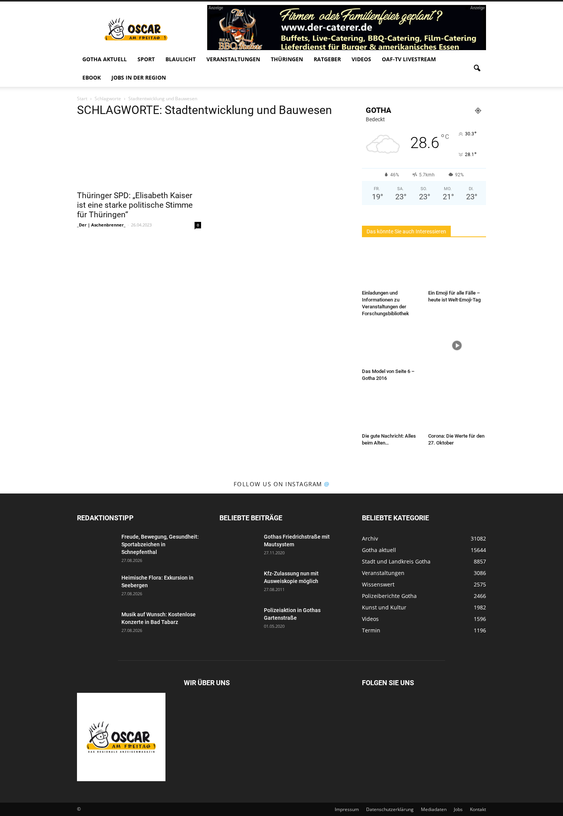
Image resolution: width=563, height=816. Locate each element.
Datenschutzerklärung (390, 809)
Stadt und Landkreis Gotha (396, 561)
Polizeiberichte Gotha (389, 595)
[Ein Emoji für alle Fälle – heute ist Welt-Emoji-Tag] (457, 267)
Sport (146, 59)
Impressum (347, 809)
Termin (371, 630)
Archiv (370, 538)
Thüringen (287, 59)
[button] (477, 68)
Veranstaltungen (233, 59)
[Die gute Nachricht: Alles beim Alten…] (391, 410)
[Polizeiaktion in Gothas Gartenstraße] (238, 619)
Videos (361, 59)
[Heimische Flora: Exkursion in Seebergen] (96, 587)
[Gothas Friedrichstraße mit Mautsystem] (238, 546)
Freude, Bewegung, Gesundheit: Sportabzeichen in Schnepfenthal (160, 544)
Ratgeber (327, 59)
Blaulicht (180, 59)
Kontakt (478, 809)
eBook (91, 77)
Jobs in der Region (138, 77)
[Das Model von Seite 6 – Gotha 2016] (391, 345)
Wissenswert (378, 584)
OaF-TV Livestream (409, 59)
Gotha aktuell (104, 59)
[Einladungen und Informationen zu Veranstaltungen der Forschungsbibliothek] (391, 267)
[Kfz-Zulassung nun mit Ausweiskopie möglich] (238, 583)
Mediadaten (434, 809)
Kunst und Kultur (384, 607)
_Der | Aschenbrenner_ (101, 225)
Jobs (458, 809)
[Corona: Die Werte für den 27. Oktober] (457, 410)
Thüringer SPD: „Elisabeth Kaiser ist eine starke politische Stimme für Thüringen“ (135, 205)
